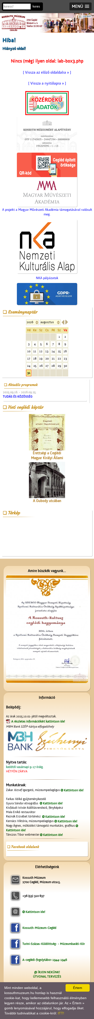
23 (65, 358)
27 (46, 366)
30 (65, 366)
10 (28, 351)
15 (59, 351)
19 (40, 358)
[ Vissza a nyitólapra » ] (47, 83)
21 (53, 358)
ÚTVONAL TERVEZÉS (47, 976)
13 (46, 351)
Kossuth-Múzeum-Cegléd (39, 928)
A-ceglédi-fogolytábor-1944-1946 (44, 960)
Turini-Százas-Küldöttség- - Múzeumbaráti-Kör (53, 944)
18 (34, 358)
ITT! (61, 1013)
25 (34, 366)
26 (41, 366)
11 (34, 351)
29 (59, 366)
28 (53, 366)
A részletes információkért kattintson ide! (38, 721)
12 (40, 351)
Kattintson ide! (74, 790)
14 (53, 351)
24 (28, 366)
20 (47, 358)
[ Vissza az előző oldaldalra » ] (47, 72)
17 (28, 358)
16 (65, 351)
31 (28, 373)
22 (59, 358)
